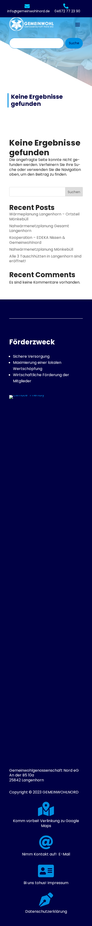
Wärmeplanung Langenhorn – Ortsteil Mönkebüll (44, 216)
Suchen (74, 192)
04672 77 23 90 (67, 11)
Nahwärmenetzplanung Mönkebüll (41, 249)
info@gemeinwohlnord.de (28, 11)
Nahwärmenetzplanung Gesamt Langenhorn (39, 228)
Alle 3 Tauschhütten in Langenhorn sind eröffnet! (45, 259)
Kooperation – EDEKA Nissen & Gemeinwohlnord (37, 240)
